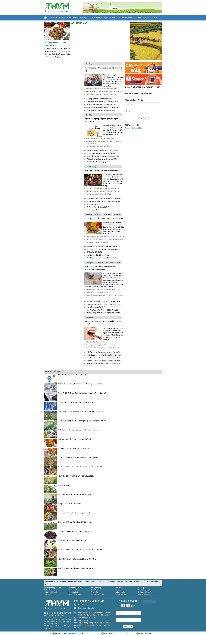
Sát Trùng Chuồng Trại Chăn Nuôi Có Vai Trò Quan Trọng (103, 188)
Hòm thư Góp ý (145, 634)
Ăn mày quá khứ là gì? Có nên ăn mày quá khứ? (101, 153)
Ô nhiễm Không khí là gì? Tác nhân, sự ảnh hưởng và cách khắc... (80, 384)
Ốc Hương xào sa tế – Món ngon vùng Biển (55, 44)
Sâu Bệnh (89, 263)
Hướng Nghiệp (120, 592)
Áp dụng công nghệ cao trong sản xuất (99, 99)
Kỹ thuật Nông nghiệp (52, 588)
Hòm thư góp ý (152, 581)
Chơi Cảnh (47, 594)
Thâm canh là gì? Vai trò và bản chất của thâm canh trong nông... (81, 411)
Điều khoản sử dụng (93, 581)
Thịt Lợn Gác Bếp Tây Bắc (94, 252)
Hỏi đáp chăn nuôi (144, 592)
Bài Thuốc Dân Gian (74, 594)
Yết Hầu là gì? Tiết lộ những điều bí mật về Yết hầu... (76, 402)
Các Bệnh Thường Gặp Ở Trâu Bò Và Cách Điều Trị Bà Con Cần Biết (107, 304)
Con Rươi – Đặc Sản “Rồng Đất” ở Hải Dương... (74, 448)
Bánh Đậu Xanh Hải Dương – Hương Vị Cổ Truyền (103, 218)
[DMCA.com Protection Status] (149, 601)
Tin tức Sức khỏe (74, 590)
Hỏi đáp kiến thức (144, 594)
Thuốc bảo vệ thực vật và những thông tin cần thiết (101, 88)
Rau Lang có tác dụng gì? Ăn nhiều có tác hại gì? (100, 345)
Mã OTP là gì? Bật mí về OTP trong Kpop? (72, 375)
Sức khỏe (89, 318)
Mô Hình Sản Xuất (97, 594)
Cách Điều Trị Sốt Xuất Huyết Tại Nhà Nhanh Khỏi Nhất (102, 348)
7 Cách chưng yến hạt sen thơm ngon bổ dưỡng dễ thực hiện (106, 352)
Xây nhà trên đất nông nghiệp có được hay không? (102, 101)
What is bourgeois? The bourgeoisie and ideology (101, 138)
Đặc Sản (89, 215)
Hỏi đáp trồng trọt (144, 590)
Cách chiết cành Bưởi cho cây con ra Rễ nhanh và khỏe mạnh (79, 430)
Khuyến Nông (72, 18)
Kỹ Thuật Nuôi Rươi (93, 210)
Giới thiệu (53, 18)
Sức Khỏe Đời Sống (75, 588)
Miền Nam (117, 214)
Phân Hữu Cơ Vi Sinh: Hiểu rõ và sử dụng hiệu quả (101, 94)
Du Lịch (146, 18)
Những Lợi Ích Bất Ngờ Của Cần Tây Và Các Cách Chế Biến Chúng (107, 363)
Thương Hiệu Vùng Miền (133, 128)
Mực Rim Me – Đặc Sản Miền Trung (98, 255)
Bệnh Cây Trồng (115, 262)
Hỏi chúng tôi (139, 581)
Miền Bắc (98, 214)
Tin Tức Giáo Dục (121, 594)
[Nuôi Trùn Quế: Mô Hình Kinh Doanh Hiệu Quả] (93, 180)
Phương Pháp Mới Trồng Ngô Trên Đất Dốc (99, 194)
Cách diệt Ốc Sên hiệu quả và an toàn (97, 292)
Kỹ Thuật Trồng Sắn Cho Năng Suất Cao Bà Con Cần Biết (78, 458)
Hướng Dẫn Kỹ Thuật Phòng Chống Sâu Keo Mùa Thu (103, 313)
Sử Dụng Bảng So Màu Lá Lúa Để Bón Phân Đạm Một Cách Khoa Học (108, 201)
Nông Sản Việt (109, 18)
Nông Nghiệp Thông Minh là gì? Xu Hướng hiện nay (103, 107)
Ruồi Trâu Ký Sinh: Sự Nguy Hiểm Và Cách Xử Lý (100, 289)
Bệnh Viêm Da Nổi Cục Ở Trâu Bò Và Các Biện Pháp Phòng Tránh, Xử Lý (109, 301)
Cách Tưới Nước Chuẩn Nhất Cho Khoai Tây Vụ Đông (76, 568)
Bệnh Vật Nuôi (103, 262)
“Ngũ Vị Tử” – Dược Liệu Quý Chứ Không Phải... (74, 531)
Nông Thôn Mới (109, 581)
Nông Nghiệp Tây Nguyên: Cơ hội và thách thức (101, 104)
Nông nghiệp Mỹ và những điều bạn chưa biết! (101, 110)
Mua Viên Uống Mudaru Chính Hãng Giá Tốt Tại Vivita (103, 358)
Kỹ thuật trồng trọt (51, 590)
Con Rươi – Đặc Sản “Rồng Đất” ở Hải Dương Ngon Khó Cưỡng (104, 239)
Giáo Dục (137, 18)
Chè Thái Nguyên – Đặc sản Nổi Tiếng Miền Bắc (102, 258)
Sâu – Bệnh (84, 18)
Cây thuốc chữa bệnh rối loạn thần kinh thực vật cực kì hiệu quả (106, 355)
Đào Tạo (118, 590)
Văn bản (129, 581)
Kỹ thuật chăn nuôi (50, 592)
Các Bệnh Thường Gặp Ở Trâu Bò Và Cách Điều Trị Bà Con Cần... (80, 467)
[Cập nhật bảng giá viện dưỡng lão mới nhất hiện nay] (93, 80)
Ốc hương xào (79, 23)
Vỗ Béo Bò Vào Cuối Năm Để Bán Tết (98, 207)
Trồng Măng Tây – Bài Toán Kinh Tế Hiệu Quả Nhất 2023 (103, 191)
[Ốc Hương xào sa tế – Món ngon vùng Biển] (57, 31)
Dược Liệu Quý (73, 592)
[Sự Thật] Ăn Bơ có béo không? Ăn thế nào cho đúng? (103, 361)
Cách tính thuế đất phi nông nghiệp (98, 162)
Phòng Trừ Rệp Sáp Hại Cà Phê (96, 307)
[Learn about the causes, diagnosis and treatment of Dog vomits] (93, 278)
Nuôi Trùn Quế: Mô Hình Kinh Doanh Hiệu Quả (102, 170)
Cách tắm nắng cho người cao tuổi (96, 342)
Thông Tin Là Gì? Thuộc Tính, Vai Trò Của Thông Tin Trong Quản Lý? (82, 393)
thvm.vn (86, 625)
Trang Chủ (49, 581)
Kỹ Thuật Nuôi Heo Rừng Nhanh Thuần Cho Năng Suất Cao (105, 198)
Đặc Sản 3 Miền (96, 18)
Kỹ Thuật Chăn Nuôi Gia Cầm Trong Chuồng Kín (74, 513)
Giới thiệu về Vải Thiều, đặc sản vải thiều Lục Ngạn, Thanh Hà (106, 246)
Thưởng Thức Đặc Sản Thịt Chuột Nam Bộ (98, 242)
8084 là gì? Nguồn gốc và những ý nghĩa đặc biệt (102, 150)
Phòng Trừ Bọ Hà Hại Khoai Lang (69, 504)
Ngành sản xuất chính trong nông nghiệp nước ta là (103, 156)
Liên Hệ (48, 584)
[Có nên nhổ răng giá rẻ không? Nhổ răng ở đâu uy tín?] (93, 333)
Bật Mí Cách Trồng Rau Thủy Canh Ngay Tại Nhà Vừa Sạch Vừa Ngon (82, 421)
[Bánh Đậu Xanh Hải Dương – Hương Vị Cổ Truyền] (93, 228)
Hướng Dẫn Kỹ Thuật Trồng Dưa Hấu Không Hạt (74, 522)
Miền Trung (107, 214)
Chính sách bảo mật (75, 581)
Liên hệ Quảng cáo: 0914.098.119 (69, 634)
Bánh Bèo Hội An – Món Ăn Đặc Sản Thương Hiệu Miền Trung (106, 249)
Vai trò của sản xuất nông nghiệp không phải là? (102, 159)
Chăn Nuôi (94, 590)
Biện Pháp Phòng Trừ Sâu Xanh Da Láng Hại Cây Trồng (77, 559)
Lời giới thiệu (61, 581)
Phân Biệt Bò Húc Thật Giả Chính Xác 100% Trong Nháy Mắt (104, 91)
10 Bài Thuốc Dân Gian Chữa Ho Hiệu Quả (72, 541)
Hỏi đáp (154, 18)
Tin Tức (62, 18)
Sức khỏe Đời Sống (124, 18)
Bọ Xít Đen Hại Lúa (92, 204)
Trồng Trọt (95, 592)
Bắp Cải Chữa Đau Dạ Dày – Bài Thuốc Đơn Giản (75, 494)
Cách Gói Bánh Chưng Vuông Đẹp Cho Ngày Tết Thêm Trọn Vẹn (105, 236)
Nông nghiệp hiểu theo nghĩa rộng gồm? (98, 146)
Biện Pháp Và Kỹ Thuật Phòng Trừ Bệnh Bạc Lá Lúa (103, 310)
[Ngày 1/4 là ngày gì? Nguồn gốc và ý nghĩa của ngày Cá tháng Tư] (93, 131)
